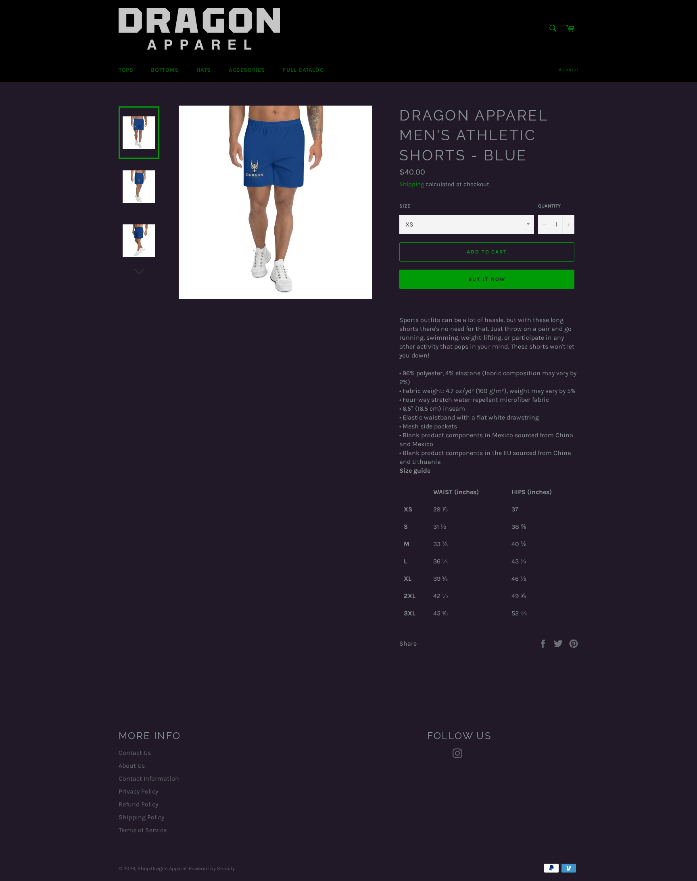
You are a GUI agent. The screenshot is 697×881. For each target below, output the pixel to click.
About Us (132, 765)
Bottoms (164, 69)
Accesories (247, 69)
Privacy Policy (138, 791)
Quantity (549, 206)
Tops (126, 69)
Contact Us (135, 752)
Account (568, 69)
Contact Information (149, 778)
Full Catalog (303, 69)
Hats (203, 69)
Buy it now (486, 279)
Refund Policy (138, 804)
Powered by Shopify (212, 868)
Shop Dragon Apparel (162, 868)
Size (404, 206)
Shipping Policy (141, 817)
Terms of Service (143, 830)
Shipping (411, 184)
